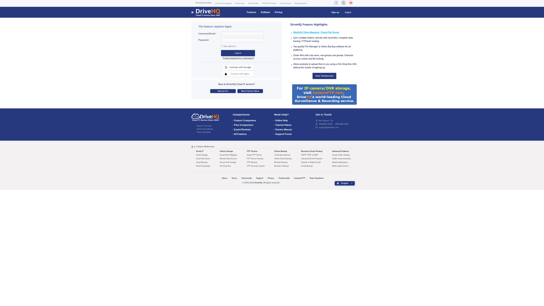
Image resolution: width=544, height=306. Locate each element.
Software (265, 12)
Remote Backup (280, 162)
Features (251, 12)
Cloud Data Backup (282, 155)
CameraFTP (299, 178)
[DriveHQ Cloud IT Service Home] (206, 12)
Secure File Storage (228, 162)
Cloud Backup (201, 162)
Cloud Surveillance (205, 129)
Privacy (271, 178)
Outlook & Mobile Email (311, 162)
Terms (234, 178)
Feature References (205, 146)
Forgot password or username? (238, 58)
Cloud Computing (203, 166)
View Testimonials (324, 76)
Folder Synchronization (341, 159)
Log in (348, 12)
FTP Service (252, 151)
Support (259, 178)
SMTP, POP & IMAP (309, 155)
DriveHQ (258, 182)
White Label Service (340, 166)
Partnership (246, 178)
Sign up (335, 12)
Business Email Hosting (311, 151)
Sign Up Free (223, 91)
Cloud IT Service (204, 126)
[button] (238, 73)
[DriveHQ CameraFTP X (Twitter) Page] (343, 3)
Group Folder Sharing (340, 155)
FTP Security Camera (256, 166)
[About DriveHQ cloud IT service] (205, 118)
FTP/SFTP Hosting (269, 3)
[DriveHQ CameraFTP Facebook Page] (336, 3)
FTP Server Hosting (255, 159)
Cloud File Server (203, 159)
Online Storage (226, 151)
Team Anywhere (301, 3)
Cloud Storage (202, 155)
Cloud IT (199, 151)
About (224, 178)
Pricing (278, 12)
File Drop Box (253, 3)
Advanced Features (340, 151)
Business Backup (281, 166)
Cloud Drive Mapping (223, 3)
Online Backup (280, 151)
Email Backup (307, 166)
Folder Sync (239, 3)
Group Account (285, 3)
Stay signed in (229, 46)
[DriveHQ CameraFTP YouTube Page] (351, 3)
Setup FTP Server (254, 155)
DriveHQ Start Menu (204, 3)
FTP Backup (252, 162)
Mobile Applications (340, 162)
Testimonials (284, 178)
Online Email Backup (283, 159)
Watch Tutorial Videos (250, 91)
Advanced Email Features (311, 159)
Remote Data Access (228, 159)
